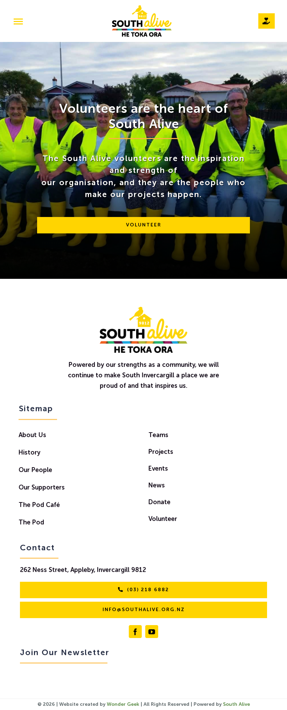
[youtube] (151, 631)
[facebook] (135, 631)
